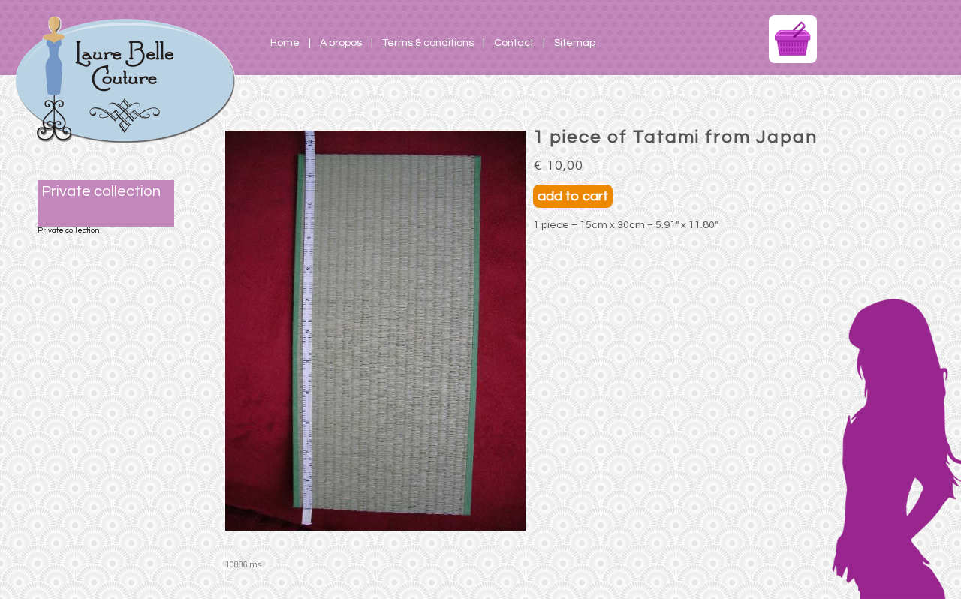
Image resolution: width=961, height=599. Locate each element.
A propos (341, 43)
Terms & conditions (428, 43)
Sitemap (574, 43)
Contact (514, 43)
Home (285, 43)
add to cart (573, 196)
